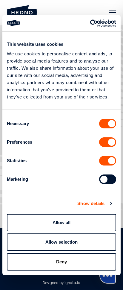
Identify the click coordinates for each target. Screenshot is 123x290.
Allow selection (61, 242)
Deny (61, 261)
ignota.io (72, 283)
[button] (112, 12)
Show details (90, 203)
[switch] (107, 142)
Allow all (62, 222)
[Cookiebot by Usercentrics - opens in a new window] (90, 23)
